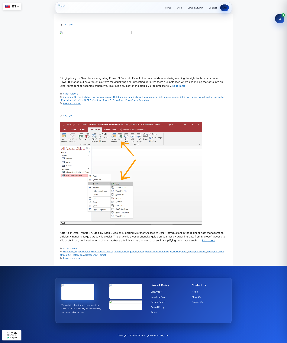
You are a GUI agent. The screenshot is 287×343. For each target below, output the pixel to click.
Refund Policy (157, 307)
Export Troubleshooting (157, 251)
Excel (200, 97)
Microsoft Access (197, 251)
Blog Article (156, 292)
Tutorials (74, 93)
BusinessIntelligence (102, 97)
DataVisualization (188, 97)
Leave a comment (72, 103)
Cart (224, 8)
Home (168, 8)
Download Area (195, 8)
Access (67, 248)
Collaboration (120, 97)
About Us (196, 297)
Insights (208, 97)
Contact (213, 8)
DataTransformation (168, 97)
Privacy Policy (158, 302)
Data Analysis (70, 251)
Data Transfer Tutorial (102, 251)
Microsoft (71, 100)
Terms (154, 312)
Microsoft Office (215, 251)
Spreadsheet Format (95, 255)
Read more (179, 85)
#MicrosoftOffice (71, 97)
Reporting (144, 100)
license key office (178, 251)
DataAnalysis (134, 97)
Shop (179, 8)
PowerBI (107, 100)
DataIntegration (149, 97)
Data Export (84, 251)
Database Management (125, 251)
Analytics (86, 97)
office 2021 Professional (90, 100)
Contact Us (197, 302)
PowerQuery (131, 100)
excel (65, 93)
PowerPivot (118, 100)
